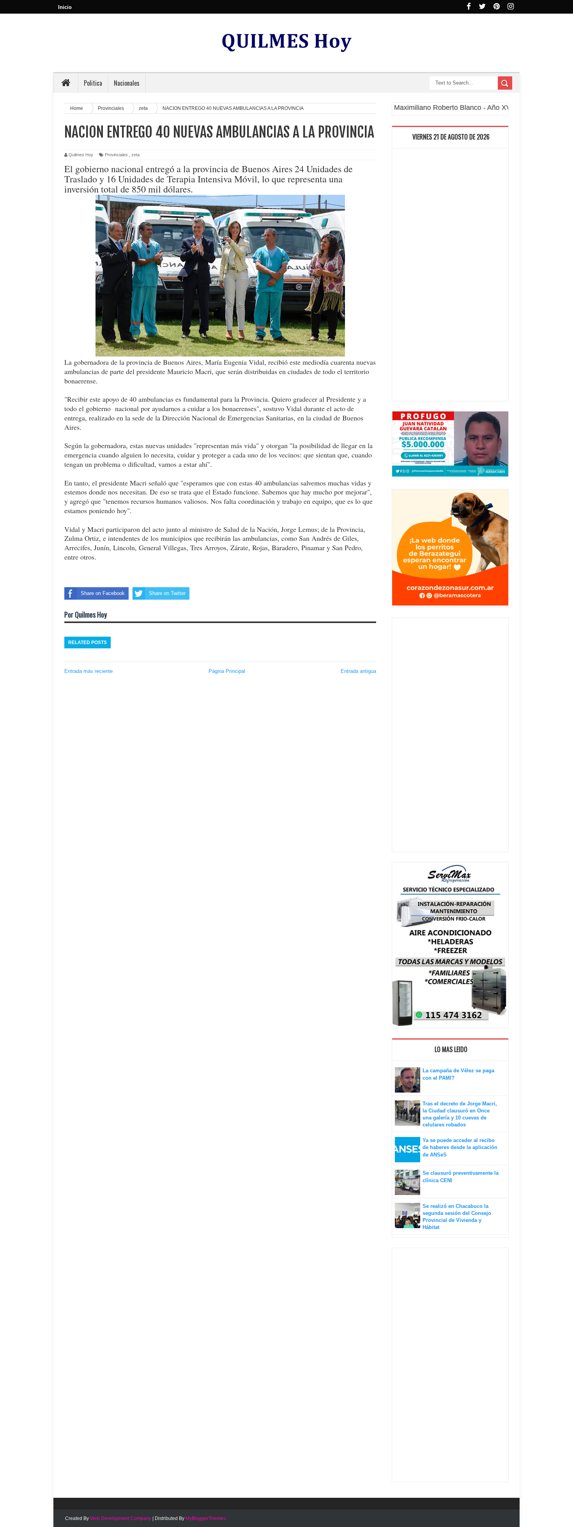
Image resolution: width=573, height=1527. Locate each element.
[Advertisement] (450, 277)
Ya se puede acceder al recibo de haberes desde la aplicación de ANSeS (460, 1147)
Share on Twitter (167, 593)
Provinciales (116, 154)
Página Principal (227, 671)
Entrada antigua (358, 671)
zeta (135, 154)
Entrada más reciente (88, 671)
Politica (93, 83)
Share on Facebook (103, 593)
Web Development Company (120, 1518)
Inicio (65, 7)
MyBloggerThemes (206, 1518)
